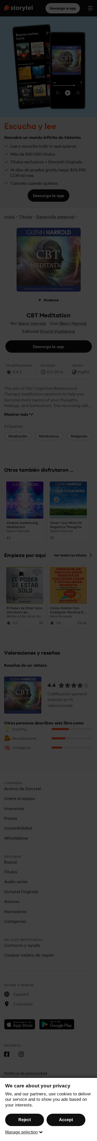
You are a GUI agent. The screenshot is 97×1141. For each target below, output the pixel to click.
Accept (66, 1120)
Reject (24, 1120)
